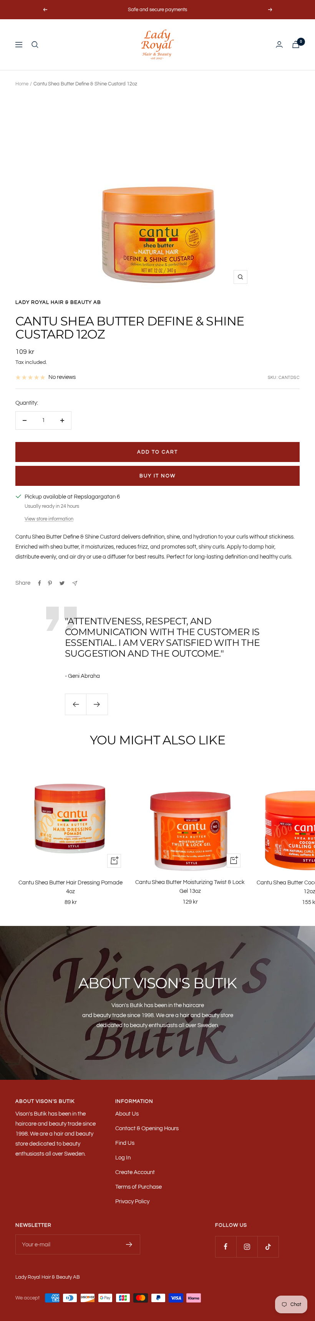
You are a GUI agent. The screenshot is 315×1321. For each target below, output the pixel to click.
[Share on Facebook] (39, 583)
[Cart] (296, 44)
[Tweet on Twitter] (62, 583)
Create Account (135, 1172)
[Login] (279, 44)
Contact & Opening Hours (147, 1128)
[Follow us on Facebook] (225, 1246)
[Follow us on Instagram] (246, 1246)
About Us (127, 1114)
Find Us (124, 1143)
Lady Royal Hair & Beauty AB (58, 302)
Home (21, 84)
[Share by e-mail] (74, 583)
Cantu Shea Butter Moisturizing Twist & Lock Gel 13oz (190, 886)
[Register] (129, 1244)
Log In (123, 1158)
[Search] (35, 44)
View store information (49, 519)
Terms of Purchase (138, 1187)
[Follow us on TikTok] (268, 1246)
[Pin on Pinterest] (50, 583)
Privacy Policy (132, 1201)
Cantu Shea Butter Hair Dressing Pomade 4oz (70, 887)
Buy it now (157, 476)
